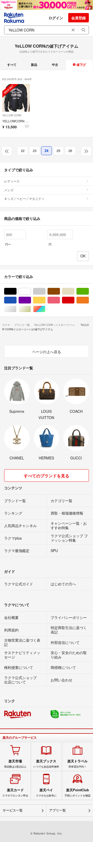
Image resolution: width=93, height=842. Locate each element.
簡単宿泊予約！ (77, 763)
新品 (34, 64)
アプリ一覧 (57, 810)
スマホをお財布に (46, 792)
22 (23, 150)
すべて (12, 64)
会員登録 (78, 17)
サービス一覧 (13, 810)
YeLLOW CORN (11, 115)
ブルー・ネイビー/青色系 (16, 300)
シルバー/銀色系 (16, 309)
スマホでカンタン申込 (15, 792)
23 (34, 150)
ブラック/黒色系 (16, 291)
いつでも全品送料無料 (46, 763)
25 (58, 150)
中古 (55, 64)
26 (70, 150)
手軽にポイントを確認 (77, 792)
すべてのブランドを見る (46, 476)
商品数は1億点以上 (15, 763)
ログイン (56, 17)
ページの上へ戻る (46, 351)
